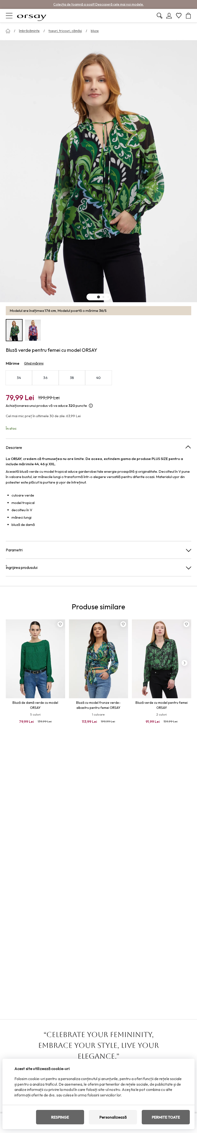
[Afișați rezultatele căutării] (159, 16)
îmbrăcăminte (29, 31)
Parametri (14, 550)
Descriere (14, 447)
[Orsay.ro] (31, 15)
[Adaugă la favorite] (60, 624)
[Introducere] (8, 31)
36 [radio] (45, 377)
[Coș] (188, 16)
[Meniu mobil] (9, 15)
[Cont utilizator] (169, 16)
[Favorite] (179, 16)
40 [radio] (98, 377)
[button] (98, 297)
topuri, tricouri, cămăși (65, 31)
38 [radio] (72, 377)
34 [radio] (19, 377)
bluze (95, 31)
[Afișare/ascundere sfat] (91, 406)
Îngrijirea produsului (21, 567)
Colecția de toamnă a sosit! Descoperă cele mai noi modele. (98, 4)
